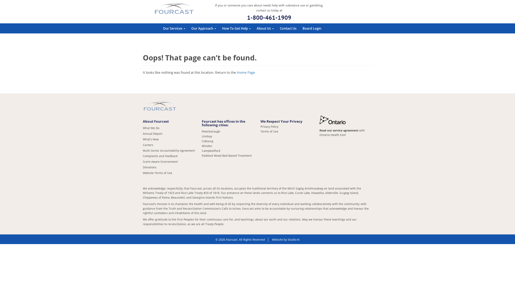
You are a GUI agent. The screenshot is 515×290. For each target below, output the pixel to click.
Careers (148, 145)
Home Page (246, 72)
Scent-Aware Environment (160, 162)
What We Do (151, 128)
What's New (151, 139)
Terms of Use (269, 131)
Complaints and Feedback (160, 156)
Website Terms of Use (157, 173)
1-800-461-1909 (269, 17)
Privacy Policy (269, 126)
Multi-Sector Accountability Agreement (169, 150)
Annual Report (152, 134)
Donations (150, 167)
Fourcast (174, 9)
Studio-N (294, 239)
